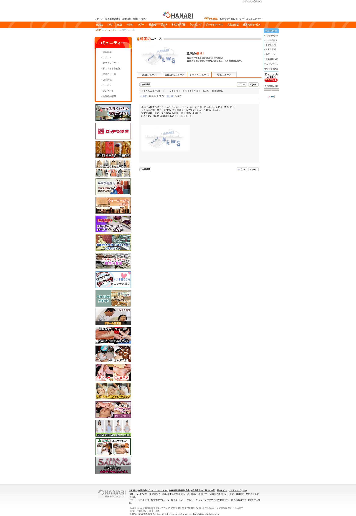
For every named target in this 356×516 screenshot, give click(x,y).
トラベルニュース (199, 74)
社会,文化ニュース (174, 74)
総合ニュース (149, 74)
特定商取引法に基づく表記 (203, 490)
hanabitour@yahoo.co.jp (206, 514)
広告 (187, 490)
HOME (98, 30)
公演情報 (107, 79)
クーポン (107, 85)
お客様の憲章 (109, 96)
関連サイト (222, 490)
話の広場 (107, 52)
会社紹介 (133, 490)
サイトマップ (235, 490)
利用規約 (142, 490)
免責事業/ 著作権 (176, 490)
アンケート (108, 90)
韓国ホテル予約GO (252, 1)
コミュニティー (112, 30)
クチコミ (107, 57)
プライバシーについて (157, 490)
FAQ (245, 490)
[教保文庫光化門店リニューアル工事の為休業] (253, 84)
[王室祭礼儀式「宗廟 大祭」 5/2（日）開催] (242, 84)
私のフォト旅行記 (112, 68)
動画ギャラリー (110, 63)
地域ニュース (224, 74)
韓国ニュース (109, 74)
